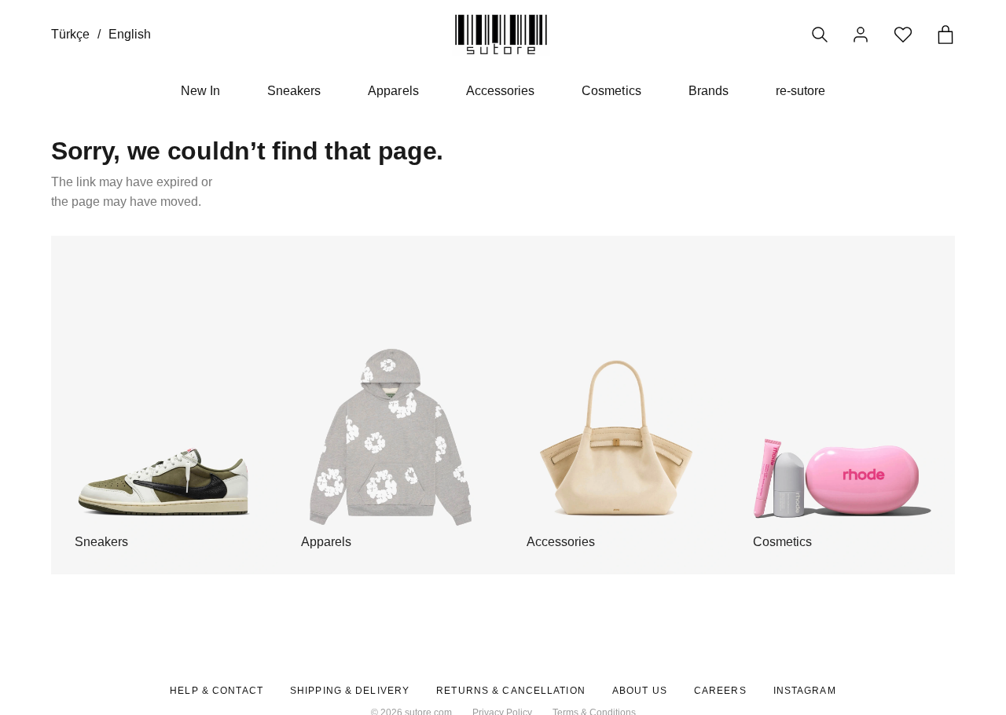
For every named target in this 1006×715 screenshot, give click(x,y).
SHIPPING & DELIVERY (349, 690)
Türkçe (70, 34)
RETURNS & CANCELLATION (511, 690)
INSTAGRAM (804, 690)
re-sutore (800, 90)
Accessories (500, 90)
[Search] (819, 34)
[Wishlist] (903, 34)
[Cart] (945, 34)
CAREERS (720, 690)
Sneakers (294, 90)
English (129, 34)
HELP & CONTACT (216, 690)
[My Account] (860, 34)
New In (200, 90)
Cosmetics (611, 90)
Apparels (393, 90)
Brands (708, 90)
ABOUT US (639, 690)
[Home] (501, 34)
